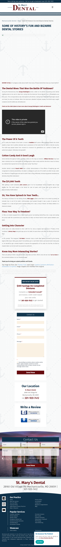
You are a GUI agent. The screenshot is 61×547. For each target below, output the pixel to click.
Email (19, 326)
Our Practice (15, 497)
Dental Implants (14, 516)
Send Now (30, 372)
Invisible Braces (14, 522)
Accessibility (38, 501)
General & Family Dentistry (16, 521)
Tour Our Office (13, 503)
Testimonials (38, 530)
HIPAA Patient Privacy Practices (18, 506)
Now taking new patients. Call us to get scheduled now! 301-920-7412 (30, 1)
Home (11, 499)
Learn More (40, 542)
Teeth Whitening (39, 522)
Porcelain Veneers (39, 514)
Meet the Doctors (14, 501)
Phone (19, 334)
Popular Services (17, 512)
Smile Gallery (13, 530)
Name (19, 319)
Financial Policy (14, 504)
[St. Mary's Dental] (23, 7)
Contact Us (38, 503)
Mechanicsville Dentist (9, 21)
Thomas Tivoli (22, 265)
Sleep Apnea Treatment (41, 519)
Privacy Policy (38, 499)
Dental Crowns (13, 517)
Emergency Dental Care (16, 519)
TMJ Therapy (38, 521)
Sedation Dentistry (39, 517)
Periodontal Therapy (15, 524)
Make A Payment (14, 508)
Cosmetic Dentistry (14, 514)
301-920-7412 (26, 301)
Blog (19, 21)
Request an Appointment (41, 504)
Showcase (14, 528)
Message (19, 341)
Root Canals (38, 516)
